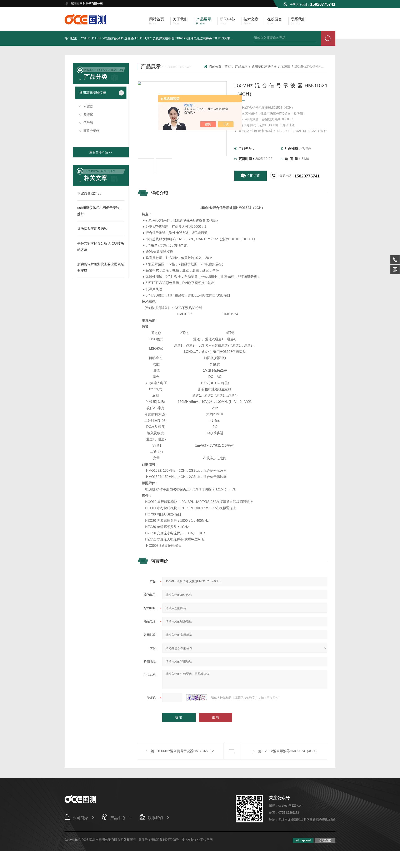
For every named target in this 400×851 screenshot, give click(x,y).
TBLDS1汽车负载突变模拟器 (154, 38)
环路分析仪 (91, 130)
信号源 (88, 122)
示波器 (88, 106)
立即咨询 (253, 175)
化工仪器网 (205, 839)
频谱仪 (88, 114)
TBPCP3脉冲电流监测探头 (193, 38)
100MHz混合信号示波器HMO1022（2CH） (190, 751)
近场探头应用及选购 (92, 228)
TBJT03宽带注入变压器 (229, 38)
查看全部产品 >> (100, 152)
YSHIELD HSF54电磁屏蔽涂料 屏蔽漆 (107, 38)
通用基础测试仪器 (92, 92)
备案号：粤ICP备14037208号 (159, 839)
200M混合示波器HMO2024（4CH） (292, 751)
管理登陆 (325, 840)
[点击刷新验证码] (196, 697)
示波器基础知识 (89, 193)
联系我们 (155, 818)
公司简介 (80, 818)
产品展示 (241, 66)
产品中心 (117, 818)
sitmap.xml (303, 840)
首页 (228, 66)
